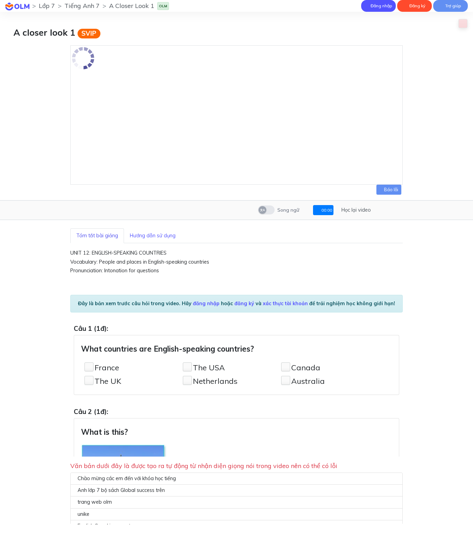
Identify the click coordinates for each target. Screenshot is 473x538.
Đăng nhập (380, 5)
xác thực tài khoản (285, 303)
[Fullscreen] (387, 210)
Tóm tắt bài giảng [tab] (97, 235)
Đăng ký (416, 5)
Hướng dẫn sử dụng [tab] (153, 235)
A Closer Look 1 (131, 6)
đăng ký (244, 303)
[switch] (266, 209)
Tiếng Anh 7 (82, 6)
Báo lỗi (390, 189)
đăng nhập (206, 303)
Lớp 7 (47, 6)
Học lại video (355, 210)
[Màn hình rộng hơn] (378, 210)
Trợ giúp (452, 5)
